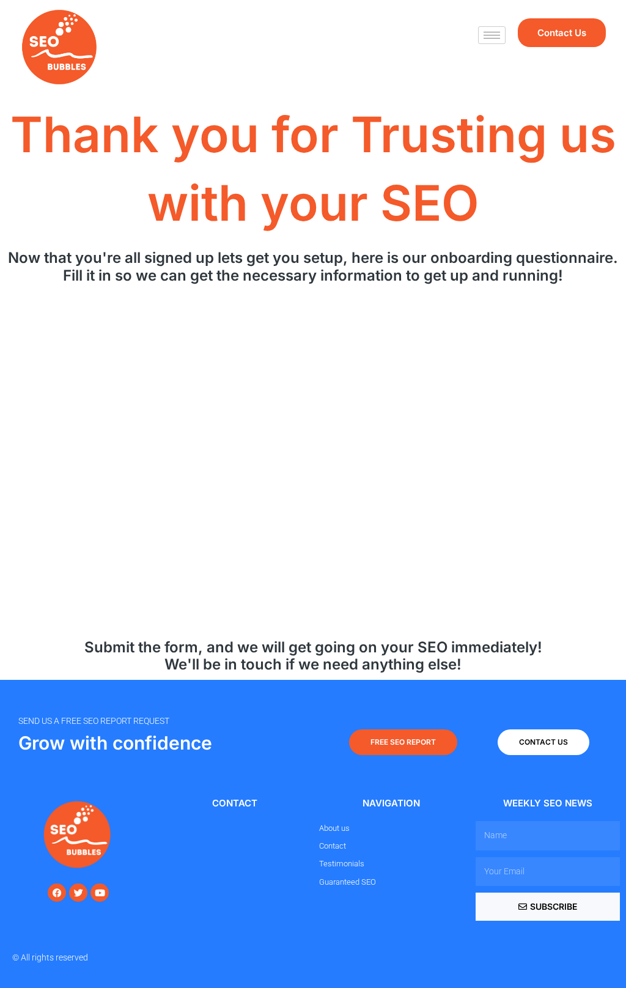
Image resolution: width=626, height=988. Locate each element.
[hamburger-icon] (492, 35)
